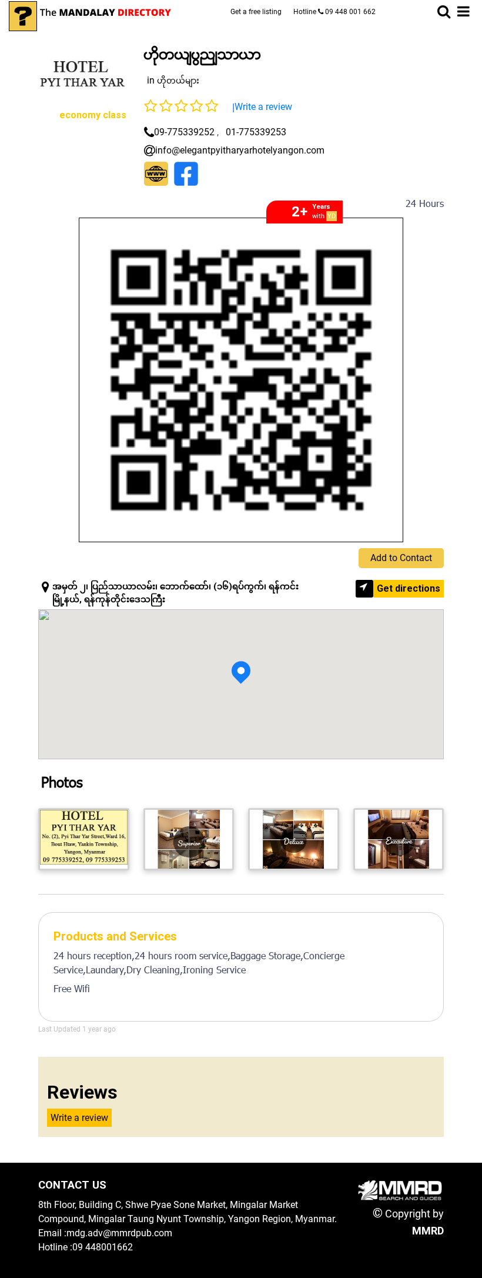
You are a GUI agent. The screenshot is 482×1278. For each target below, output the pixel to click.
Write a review (263, 106)
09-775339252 (184, 132)
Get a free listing (256, 12)
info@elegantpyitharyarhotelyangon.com (239, 150)
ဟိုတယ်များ (178, 80)
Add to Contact (401, 557)
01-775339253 (256, 132)
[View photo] (83, 839)
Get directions (408, 588)
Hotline (334, 12)
